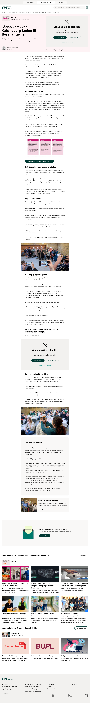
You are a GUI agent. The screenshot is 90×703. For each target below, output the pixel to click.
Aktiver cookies (60, 37)
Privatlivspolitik (74, 684)
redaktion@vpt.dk (6, 693)
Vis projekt (83, 555)
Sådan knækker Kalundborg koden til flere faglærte (47, 12)
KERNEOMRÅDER (13, 12)
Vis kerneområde (81, 628)
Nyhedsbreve (50, 684)
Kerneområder (46, 3)
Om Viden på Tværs (52, 688)
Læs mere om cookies (67, 42)
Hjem (5, 12)
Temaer (60, 3)
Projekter (30, 3)
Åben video (73, 37)
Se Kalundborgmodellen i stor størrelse (38, 161)
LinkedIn (49, 686)
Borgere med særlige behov (25, 12)
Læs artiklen (41, 509)
